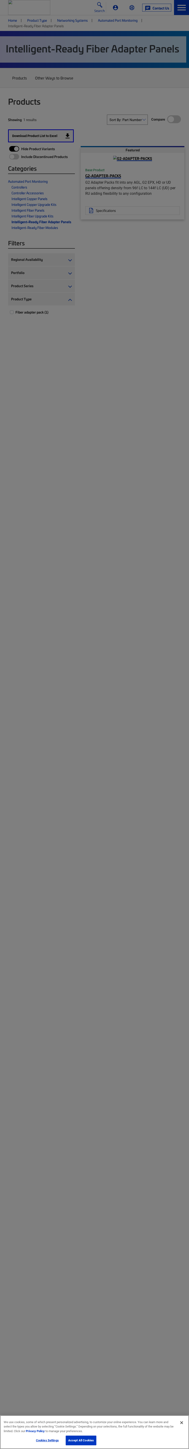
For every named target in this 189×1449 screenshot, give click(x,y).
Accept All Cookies (81, 1440)
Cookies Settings (47, 1440)
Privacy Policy (35, 1431)
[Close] (182, 1423)
